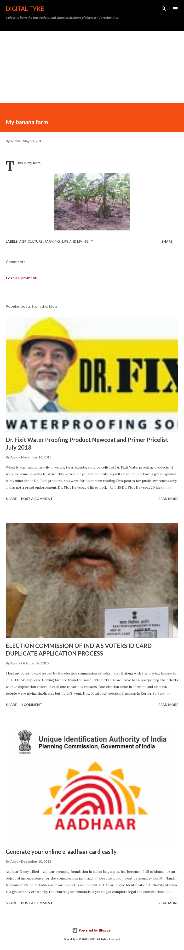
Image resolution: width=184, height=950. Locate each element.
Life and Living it (77, 241)
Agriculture (31, 241)
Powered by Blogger (95, 930)
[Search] (164, 9)
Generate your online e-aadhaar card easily (61, 851)
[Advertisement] (92, 67)
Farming (53, 241)
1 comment (31, 705)
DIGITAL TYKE (25, 8)
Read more (168, 499)
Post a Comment (21, 278)
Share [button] (166, 241)
